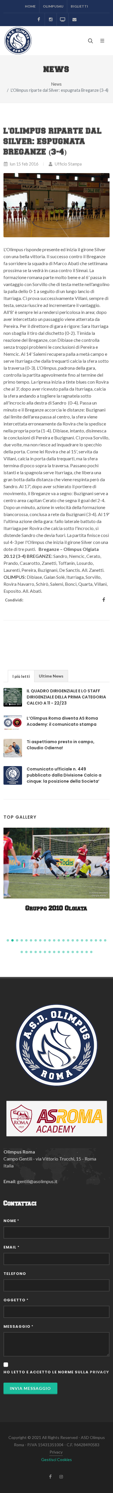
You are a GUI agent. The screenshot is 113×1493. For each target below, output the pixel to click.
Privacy (56, 1451)
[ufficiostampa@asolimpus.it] (74, 19)
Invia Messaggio (30, 1388)
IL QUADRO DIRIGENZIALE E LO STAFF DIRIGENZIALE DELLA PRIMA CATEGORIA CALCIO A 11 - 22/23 (66, 697)
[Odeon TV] (62, 19)
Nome (11, 1220)
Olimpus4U (53, 6)
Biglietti (79, 6)
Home (30, 6)
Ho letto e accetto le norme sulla (56, 1372)
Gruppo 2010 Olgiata (56, 908)
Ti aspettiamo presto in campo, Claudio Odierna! (60, 745)
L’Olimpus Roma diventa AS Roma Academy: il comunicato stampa (62, 721)
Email (11, 1247)
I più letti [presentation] (21, 676)
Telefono (14, 1273)
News (56, 84)
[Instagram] (51, 19)
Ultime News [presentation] (51, 675)
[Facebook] (39, 19)
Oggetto (15, 1300)
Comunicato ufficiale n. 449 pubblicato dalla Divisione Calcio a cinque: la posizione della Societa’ (64, 775)
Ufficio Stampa (68, 163)
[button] (8, 940)
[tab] (21, 676)
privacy (99, 1372)
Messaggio (18, 1326)
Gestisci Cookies (56, 1459)
